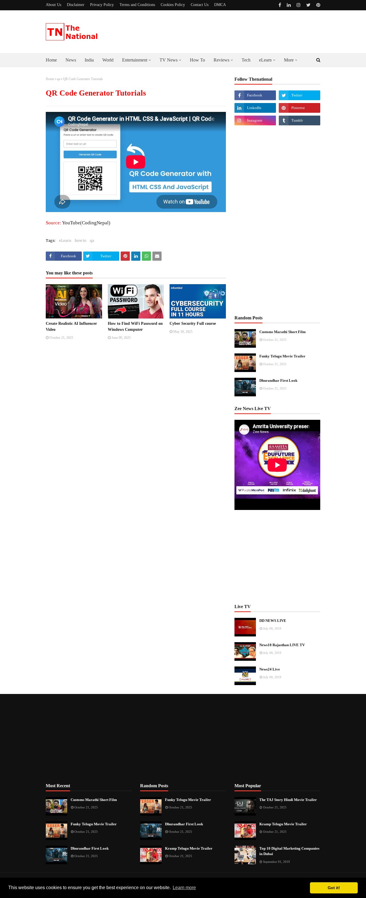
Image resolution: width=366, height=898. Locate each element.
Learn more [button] (184, 887)
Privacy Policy (102, 5)
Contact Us (199, 5)
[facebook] (280, 5)
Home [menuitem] (51, 60)
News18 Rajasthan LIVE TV (282, 645)
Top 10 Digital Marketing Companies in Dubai (289, 851)
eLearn (65, 240)
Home (50, 79)
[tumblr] (299, 120)
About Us (53, 5)
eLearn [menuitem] (265, 60)
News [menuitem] (70, 60)
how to (80, 240)
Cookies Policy (173, 5)
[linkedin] (288, 5)
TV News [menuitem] (169, 60)
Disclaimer (75, 5)
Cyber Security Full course (193, 323)
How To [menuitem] (197, 60)
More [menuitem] (289, 60)
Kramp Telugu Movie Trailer (188, 848)
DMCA (220, 5)
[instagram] (298, 5)
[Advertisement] (277, 220)
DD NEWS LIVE (272, 620)
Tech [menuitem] (246, 60)
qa (58, 79)
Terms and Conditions (137, 5)
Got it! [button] (334, 887)
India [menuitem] (89, 60)
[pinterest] (317, 5)
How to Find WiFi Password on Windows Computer (135, 326)
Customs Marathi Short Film (282, 332)
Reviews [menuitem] (221, 60)
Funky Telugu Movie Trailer (282, 356)
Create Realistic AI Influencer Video (71, 326)
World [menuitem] (108, 60)
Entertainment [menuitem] (134, 60)
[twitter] (308, 5)
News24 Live (269, 669)
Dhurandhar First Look (278, 380)
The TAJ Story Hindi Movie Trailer (288, 800)
